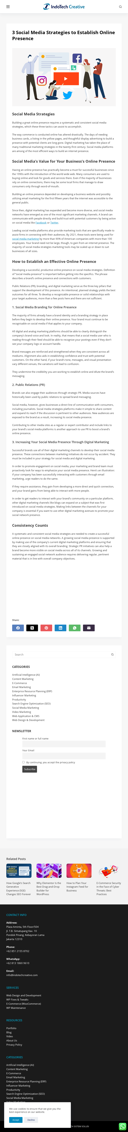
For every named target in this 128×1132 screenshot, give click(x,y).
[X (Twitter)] (32, 628)
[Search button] (112, 654)
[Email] (89, 628)
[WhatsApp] (74, 628)
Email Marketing (21, 687)
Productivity (19, 699)
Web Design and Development (23, 995)
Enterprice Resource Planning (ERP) (32, 691)
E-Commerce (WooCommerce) (23, 1003)
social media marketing (25, 238)
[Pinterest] (46, 628)
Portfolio (11, 1028)
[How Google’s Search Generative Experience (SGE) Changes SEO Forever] (18, 871)
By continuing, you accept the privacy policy (50, 762)
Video (9, 1036)
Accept (15, 1119)
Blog (9, 1032)
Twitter (54, 222)
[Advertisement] (64, 585)
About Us (11, 1040)
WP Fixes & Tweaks (17, 999)
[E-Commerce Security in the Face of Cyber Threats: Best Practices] (109, 871)
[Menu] (8, 6)
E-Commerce (19, 683)
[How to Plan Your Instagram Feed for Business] (79, 871)
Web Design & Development (28, 720)
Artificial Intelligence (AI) (26, 674)
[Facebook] (18, 628)
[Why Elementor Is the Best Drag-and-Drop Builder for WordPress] (49, 871)
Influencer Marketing (24, 695)
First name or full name (35, 738)
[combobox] (60, 654)
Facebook (41, 222)
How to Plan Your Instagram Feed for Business (77, 886)
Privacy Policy (14, 1044)
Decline (31, 1119)
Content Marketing (23, 679)
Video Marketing (21, 711)
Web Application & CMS (25, 716)
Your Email (28, 750)
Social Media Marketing (25, 707)
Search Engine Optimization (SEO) (31, 703)
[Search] (120, 6)
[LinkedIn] (60, 628)
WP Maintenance (16, 1007)
